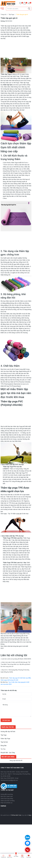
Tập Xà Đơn (4, 742)
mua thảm (11, 268)
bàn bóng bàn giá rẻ (16, 646)
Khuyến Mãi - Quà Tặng (8, 752)
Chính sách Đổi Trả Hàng (7, 800)
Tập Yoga (3, 735)
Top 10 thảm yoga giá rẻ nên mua (18, 513)
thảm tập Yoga (17, 426)
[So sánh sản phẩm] (29, 3)
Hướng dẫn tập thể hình (8, 731)
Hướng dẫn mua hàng (7, 794)
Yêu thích (28, 857)
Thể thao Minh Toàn (16, 815)
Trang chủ (3, 857)
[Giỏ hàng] (24, 3)
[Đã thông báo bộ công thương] (9, 786)
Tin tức (22, 857)
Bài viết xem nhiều (8, 757)
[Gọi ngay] (27, 849)
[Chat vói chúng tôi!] (27, 843)
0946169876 (10, 778)
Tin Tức (3, 749)
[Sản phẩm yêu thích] (20, 3)
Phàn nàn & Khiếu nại (6, 802)
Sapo (30, 815)
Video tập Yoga (5, 738)
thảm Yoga (14, 162)
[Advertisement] (16, 48)
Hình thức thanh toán (7, 796)
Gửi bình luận (6, 720)
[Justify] (29, 8)
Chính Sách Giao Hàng (7, 798)
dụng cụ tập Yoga (15, 89)
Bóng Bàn (3, 745)
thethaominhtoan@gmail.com (9, 780)
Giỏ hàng (16, 856)
